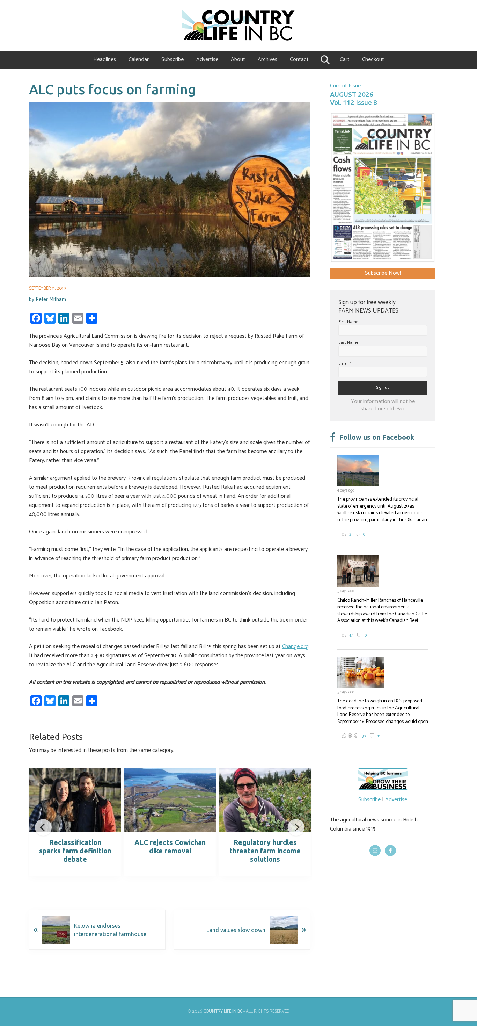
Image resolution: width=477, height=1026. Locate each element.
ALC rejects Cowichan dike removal (170, 846)
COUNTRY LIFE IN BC (222, 1011)
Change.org (295, 646)
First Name (348, 321)
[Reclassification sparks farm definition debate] (75, 800)
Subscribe (369, 799)
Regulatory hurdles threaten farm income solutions (265, 850)
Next (296, 827)
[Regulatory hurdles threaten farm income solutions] (265, 800)
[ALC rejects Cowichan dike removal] (170, 800)
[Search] (324, 60)
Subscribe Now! (383, 273)
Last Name (348, 342)
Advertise (396, 799)
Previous (43, 827)
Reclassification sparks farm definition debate (75, 850)
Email (345, 363)
